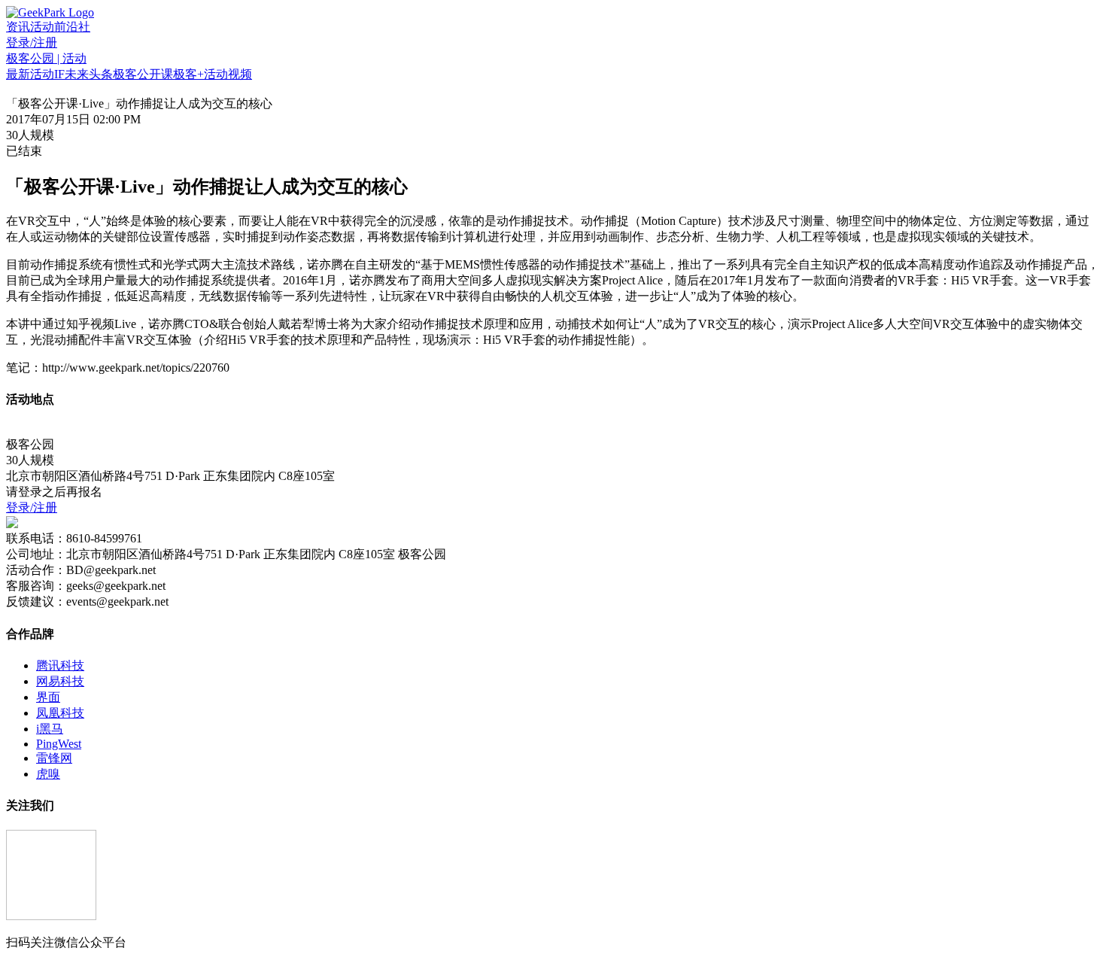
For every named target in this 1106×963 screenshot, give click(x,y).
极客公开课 (143, 74)
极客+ (188, 74)
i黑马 (49, 728)
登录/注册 (31, 42)
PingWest (58, 743)
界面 (48, 697)
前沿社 (72, 26)
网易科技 (60, 681)
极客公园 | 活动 (46, 58)
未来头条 (89, 74)
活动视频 (228, 74)
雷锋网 (54, 758)
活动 (42, 26)
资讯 (18, 26)
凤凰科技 (60, 712)
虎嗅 (48, 773)
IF (59, 74)
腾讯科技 (60, 665)
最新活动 (30, 74)
